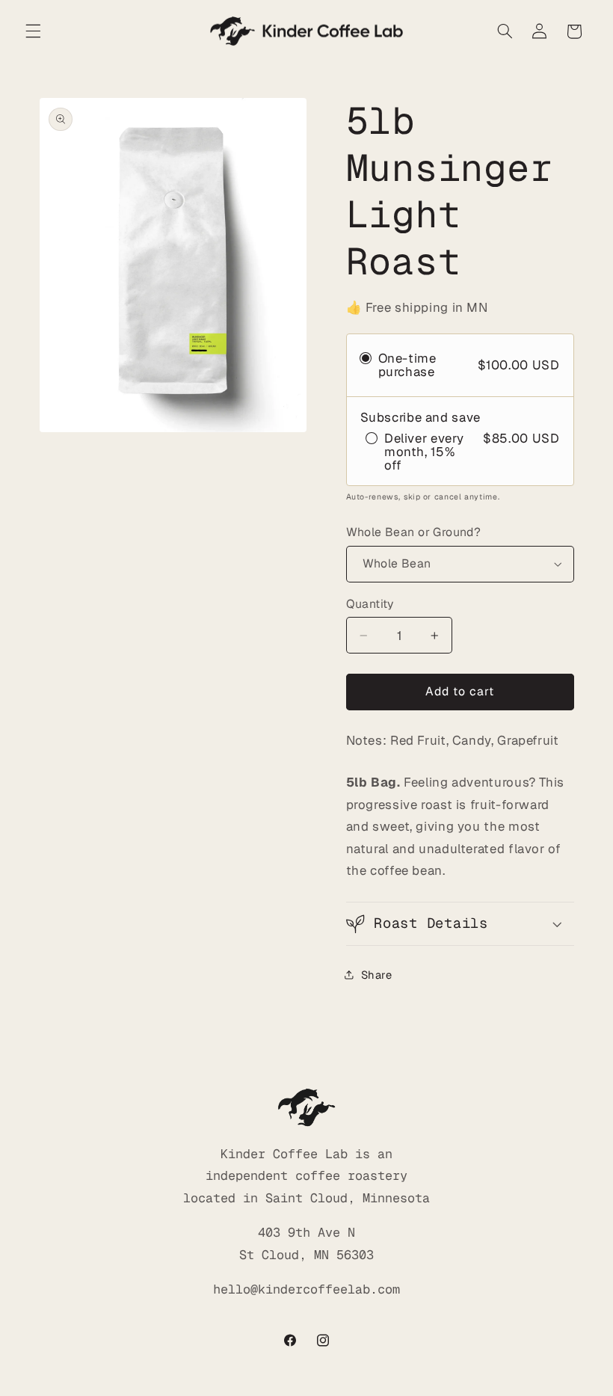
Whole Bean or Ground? (413, 532)
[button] (33, 31)
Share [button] (376, 975)
